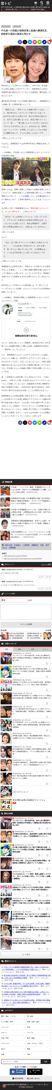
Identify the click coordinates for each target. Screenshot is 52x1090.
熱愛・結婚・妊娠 (33, 1022)
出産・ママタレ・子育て (35, 1043)
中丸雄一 (17, 545)
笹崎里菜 (12, 547)
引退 (42, 545)
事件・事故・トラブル (8, 1016)
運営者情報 (19, 1078)
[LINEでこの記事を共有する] (39, 42)
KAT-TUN (8, 545)
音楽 (28, 1027)
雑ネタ (3, 1049)
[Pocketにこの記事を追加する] (35, 42)
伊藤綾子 (35, 545)
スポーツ (4, 1033)
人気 (35, 4)
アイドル (30, 1033)
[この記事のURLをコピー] (44, 42)
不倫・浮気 (4, 1038)
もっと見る (26, 954)
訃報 (2, 1054)
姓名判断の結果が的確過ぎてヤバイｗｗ (29, 801)
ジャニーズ (16, 26)
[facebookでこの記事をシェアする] (20, 42)
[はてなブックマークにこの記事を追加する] (30, 42)
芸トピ (6, 3)
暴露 (28, 1049)
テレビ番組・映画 (7, 1022)
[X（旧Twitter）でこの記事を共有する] (25, 42)
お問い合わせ (35, 1078)
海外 (28, 1054)
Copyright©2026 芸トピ (26, 1086)
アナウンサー (6, 26)
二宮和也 (26, 545)
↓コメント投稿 (46, 564)
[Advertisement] (26, 18)
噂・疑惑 (30, 1016)
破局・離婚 (30, 1038)
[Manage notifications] (4, 1086)
